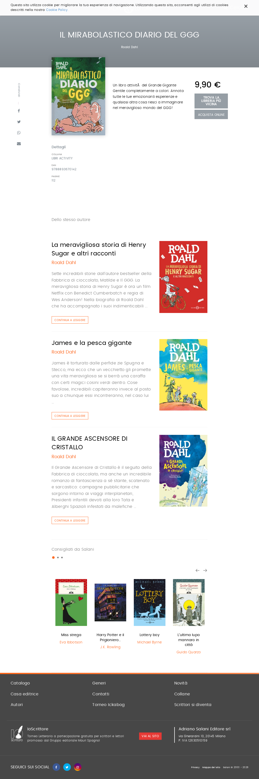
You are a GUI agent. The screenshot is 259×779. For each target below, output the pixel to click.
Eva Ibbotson (71, 642)
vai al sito (150, 736)
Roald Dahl (129, 47)
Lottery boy (150, 635)
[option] (71, 611)
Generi (99, 683)
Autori (17, 705)
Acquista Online (211, 114)
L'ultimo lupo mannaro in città (189, 640)
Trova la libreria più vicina (211, 101)
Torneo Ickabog (108, 705)
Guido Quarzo (189, 652)
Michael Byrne (149, 642)
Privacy (195, 767)
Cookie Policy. (57, 10)
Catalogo (20, 683)
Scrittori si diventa (193, 705)
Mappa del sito (211, 767)
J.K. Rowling (110, 647)
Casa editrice (25, 694)
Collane (182, 694)
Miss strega (71, 635)
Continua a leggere (70, 320)
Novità (180, 683)
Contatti (100, 694)
